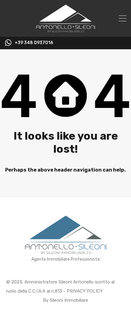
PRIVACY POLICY (85, 291)
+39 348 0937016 (34, 42)
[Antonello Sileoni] (65, 29)
